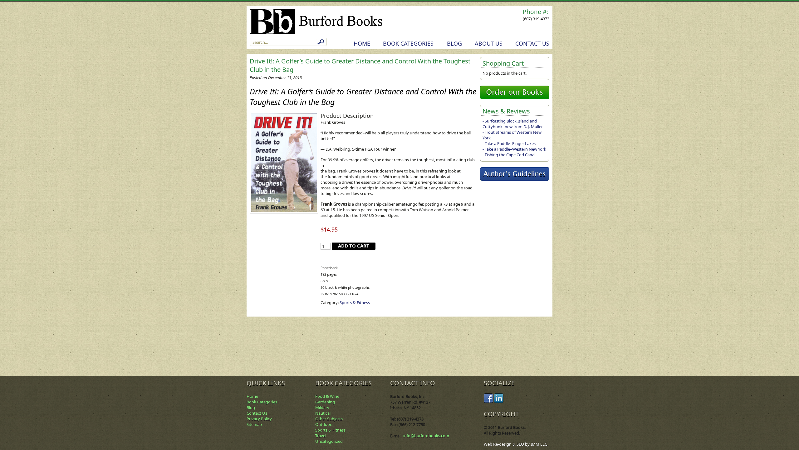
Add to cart (353, 245)
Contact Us (532, 43)
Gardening (325, 402)
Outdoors (324, 424)
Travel (320, 435)
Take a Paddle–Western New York (515, 149)
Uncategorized (329, 441)
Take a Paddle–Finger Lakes (510, 143)
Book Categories (408, 43)
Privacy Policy (259, 419)
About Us (488, 43)
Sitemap (254, 424)
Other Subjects (329, 419)
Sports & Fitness (355, 302)
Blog (454, 43)
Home (362, 43)
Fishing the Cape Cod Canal (510, 155)
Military (322, 407)
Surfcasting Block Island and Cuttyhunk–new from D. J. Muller (513, 123)
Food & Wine (327, 396)
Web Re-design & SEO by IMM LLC (515, 444)
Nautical (323, 413)
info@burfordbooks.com (426, 435)
